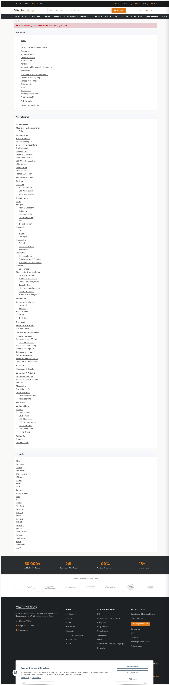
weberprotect (22, 493)
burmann (20, 525)
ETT (18, 499)
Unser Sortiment (28, 57)
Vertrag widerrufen (29, 81)
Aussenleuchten (23, 138)
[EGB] (122, 587)
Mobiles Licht (22, 170)
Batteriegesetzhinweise (30, 94)
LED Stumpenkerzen (28, 422)
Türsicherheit (24, 285)
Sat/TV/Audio (22, 311)
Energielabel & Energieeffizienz (34, 74)
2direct (19, 480)
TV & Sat (23, 318)
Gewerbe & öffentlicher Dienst (34, 48)
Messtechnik (21, 386)
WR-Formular (27, 101)
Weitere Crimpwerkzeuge (27, 358)
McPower (20, 471)
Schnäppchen (22, 442)
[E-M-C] (142, 587)
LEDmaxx (20, 477)
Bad (20, 230)
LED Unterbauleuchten (26, 161)
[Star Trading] (22, 587)
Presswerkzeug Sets (25, 349)
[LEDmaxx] (62, 587)
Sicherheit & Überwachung (28, 272)
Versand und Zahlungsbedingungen (36, 67)
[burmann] (82, 587)
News (23, 40)
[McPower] (42, 587)
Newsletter (25, 70)
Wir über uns (26, 60)
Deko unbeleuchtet (24, 429)
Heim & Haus (59, 16)
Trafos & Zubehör (24, 174)
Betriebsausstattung (24, 376)
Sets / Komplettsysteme (29, 282)
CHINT (19, 522)
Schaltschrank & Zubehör (30, 262)
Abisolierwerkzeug (24, 336)
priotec (19, 528)
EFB (18, 461)
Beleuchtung (35, 16)
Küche (21, 233)
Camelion (20, 519)
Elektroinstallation (26, 246)
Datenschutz (36, 678)
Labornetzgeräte (26, 217)
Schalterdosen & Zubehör (30, 259)
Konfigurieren (132, 673)
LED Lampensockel (24, 154)
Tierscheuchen (25, 224)
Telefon (22, 308)
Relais (21, 131)
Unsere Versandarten (30, 105)
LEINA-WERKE (22, 532)
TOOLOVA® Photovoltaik (102, 16)
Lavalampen (24, 416)
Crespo (19, 503)
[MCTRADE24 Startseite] (26, 607)
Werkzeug (20, 402)
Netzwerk (84, 16)
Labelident (20, 544)
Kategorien (25, 51)
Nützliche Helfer (23, 389)
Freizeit (47, 16)
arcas (18, 516)
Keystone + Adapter (25, 325)
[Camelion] (102, 587)
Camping (20, 184)
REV (18, 487)
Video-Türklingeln (26, 291)
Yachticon (20, 538)
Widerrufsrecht (27, 97)
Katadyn (19, 535)
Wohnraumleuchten (24, 177)
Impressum (25, 678)
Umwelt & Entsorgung (30, 77)
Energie (19, 204)
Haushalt (20, 227)
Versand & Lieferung (125, 4)
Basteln (19, 409)
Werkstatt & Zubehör (134, 16)
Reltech (19, 509)
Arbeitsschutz (25, 399)
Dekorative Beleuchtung (26, 145)
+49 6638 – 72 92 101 (21, 4)
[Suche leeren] (110, 10)
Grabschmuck (22, 148)
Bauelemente (21, 16)
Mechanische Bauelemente (28, 128)
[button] (140, 10)
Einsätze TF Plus (26, 342)
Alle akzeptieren (133, 666)
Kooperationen (27, 54)
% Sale (68, 644)
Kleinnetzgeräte (25, 214)
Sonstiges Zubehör (27, 191)
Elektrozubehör (26, 187)
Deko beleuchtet (23, 412)
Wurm (18, 548)
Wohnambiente (152, 16)
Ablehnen (133, 679)
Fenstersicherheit (26, 275)
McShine (20, 464)
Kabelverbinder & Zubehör (27, 379)
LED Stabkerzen (26, 419)
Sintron (19, 490)
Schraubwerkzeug (24, 355)
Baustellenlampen (24, 142)
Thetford (20, 506)
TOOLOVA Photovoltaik (74, 635)
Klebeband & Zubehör (25, 369)
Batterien (23, 211)
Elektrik (22, 243)
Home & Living (25, 432)
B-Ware (19, 439)
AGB (23, 87)
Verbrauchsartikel (26, 194)
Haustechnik (21, 240)
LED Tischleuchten (24, 158)
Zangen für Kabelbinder (26, 361)
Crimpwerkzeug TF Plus (26, 339)
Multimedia (72, 16)
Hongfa (19, 512)
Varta (18, 541)
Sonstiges (23, 237)
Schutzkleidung (23, 392)
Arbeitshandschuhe (27, 395)
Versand (119, 16)
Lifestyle (19, 265)
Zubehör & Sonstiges (28, 294)
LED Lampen (21, 151)
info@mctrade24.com (25, 626)
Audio (21, 315)
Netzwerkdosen (23, 328)
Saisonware (24, 269)
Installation (21, 253)
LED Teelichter (25, 425)
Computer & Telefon (25, 302)
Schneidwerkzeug (24, 352)
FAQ (22, 44)
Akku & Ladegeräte (27, 208)
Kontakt (156, 4)
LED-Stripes (21, 164)
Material (19, 383)
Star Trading (21, 474)
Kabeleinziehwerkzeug (26, 345)
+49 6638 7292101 (24, 621)
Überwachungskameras (29, 288)
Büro (18, 201)
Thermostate (24, 249)
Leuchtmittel (21, 167)
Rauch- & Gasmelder (28, 278)
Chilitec (19, 467)
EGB (18, 496)
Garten (19, 220)
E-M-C (19, 483)
